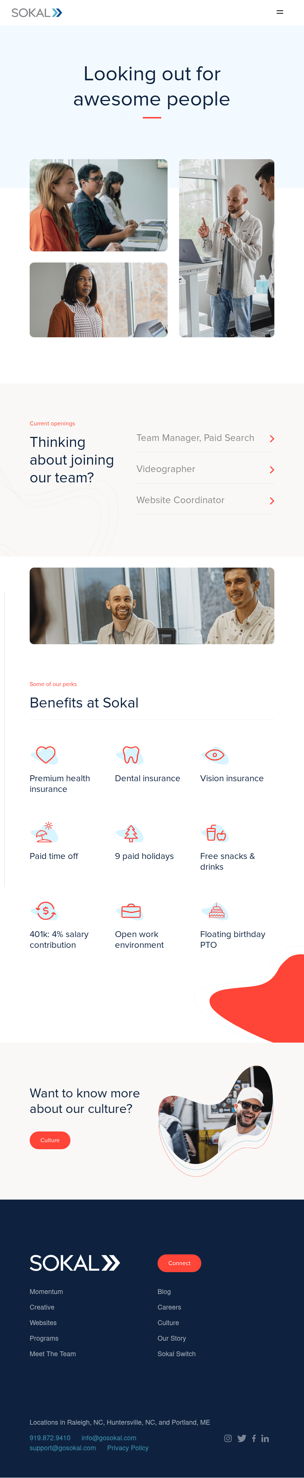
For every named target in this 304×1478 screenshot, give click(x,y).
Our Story (172, 1339)
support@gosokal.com (63, 1448)
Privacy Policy (128, 1448)
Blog (164, 1292)
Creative (42, 1308)
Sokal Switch (177, 1354)
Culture (50, 1140)
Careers (169, 1308)
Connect (179, 1263)
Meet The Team (53, 1354)
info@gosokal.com (109, 1438)
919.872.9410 (50, 1438)
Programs (44, 1339)
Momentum (46, 1292)
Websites (43, 1323)
